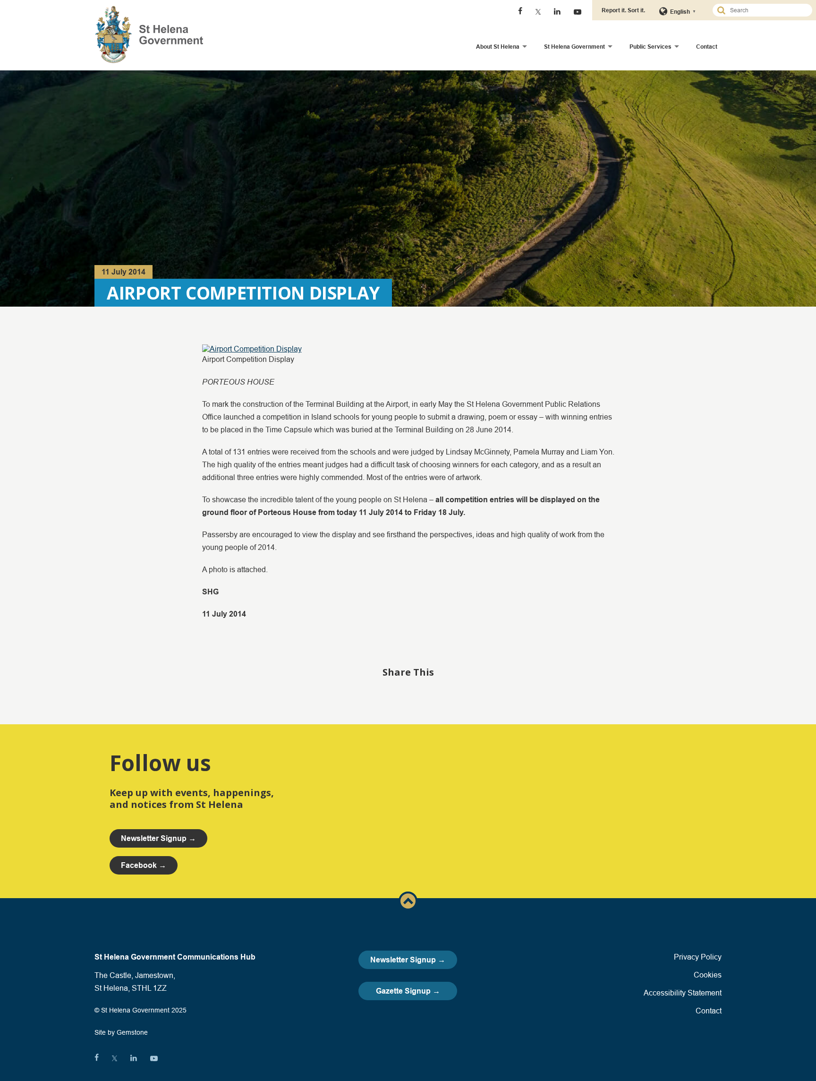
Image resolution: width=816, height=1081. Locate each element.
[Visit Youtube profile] (577, 12)
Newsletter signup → (158, 838)
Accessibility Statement (683, 992)
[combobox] (766, 10)
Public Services (650, 46)
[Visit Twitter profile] (538, 12)
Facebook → (143, 865)
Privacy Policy (698, 956)
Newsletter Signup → (407, 959)
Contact (706, 46)
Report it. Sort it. (623, 10)
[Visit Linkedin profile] (557, 12)
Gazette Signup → (408, 991)
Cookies (708, 974)
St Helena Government (574, 46)
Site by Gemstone (121, 1032)
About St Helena (497, 46)
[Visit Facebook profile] (520, 12)
